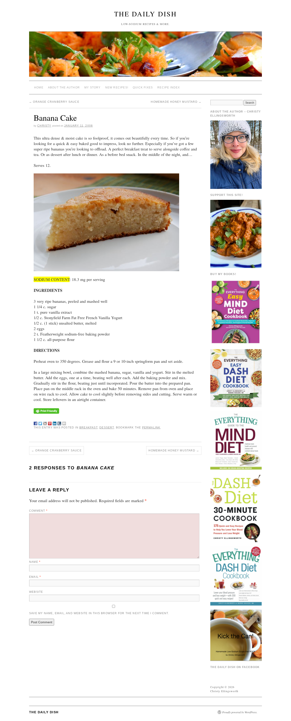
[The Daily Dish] (145, 56)
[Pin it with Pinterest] (50, 422)
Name (34, 561)
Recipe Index (168, 87)
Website (36, 591)
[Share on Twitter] (40, 422)
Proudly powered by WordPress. (239, 712)
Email (35, 576)
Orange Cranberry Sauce (54, 101)
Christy (44, 125)
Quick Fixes (143, 87)
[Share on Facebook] (35, 422)
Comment (38, 510)
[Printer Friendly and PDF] (46, 410)
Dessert (106, 427)
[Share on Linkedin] (54, 422)
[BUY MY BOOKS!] (236, 311)
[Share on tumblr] (59, 422)
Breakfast (88, 427)
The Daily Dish (145, 13)
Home (38, 87)
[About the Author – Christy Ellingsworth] (236, 154)
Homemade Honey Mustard (176, 101)
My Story (92, 87)
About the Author (64, 87)
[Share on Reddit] (45, 422)
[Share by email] (64, 422)
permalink (151, 427)
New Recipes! (116, 87)
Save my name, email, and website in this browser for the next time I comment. (99, 613)
